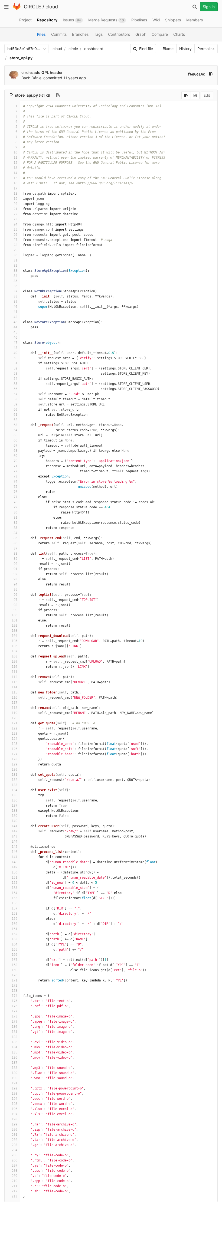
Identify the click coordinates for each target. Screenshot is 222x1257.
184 (14, 1047)
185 (14, 1052)
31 (15, 260)
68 (15, 451)
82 (15, 523)
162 (14, 934)
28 (15, 245)
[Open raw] (195, 95)
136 (14, 800)
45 (15, 332)
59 (15, 404)
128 (14, 759)
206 (14, 1160)
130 (14, 769)
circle (73, 48)
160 (14, 924)
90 (15, 564)
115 (14, 692)
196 (14, 1109)
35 (15, 281)
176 (14, 1006)
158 (14, 913)
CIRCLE (32, 6)
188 (14, 1068)
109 (14, 661)
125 (14, 744)
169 (14, 970)
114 (14, 687)
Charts (179, 34)
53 (15, 373)
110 (14, 667)
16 (15, 183)
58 (15, 399)
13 (15, 168)
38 (15, 296)
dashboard (93, 48)
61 (15, 415)
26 (15, 235)
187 (14, 1063)
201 (14, 1135)
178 (14, 1016)
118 (14, 708)
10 (15, 152)
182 (14, 1037)
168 (14, 965)
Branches (80, 34)
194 (14, 1099)
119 (14, 713)
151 (14, 877)
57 (15, 394)
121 (14, 723)
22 (15, 214)
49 (15, 353)
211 (14, 1186)
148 (14, 862)
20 (15, 204)
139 (14, 816)
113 (14, 682)
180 (14, 1027)
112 (14, 677)
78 (15, 502)
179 (14, 1021)
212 (14, 1191)
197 (14, 1114)
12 (15, 163)
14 (15, 173)
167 (14, 960)
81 (15, 517)
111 (14, 672)
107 (14, 651)
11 (15, 157)
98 (15, 605)
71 (15, 466)
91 (15, 569)
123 (14, 733)
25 (15, 229)
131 (14, 775)
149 (14, 867)
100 (14, 615)
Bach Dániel (31, 78)
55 (15, 384)
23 (15, 219)
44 (15, 327)
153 (14, 888)
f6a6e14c (196, 74)
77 (15, 497)
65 (15, 435)
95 (15, 589)
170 (14, 975)
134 (14, 790)
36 (15, 286)
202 (14, 1140)
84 (15, 533)
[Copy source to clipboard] (186, 95)
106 (14, 646)
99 (15, 610)
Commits (59, 34)
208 (14, 1171)
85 (15, 538)
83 (15, 528)
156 (14, 903)
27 (15, 240)
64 (15, 430)
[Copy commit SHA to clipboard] (211, 74)
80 (15, 512)
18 (15, 193)
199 (14, 1124)
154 (14, 893)
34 (15, 276)
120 (14, 718)
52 (15, 368)
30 (15, 255)
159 (14, 919)
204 (14, 1150)
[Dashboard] (17, 8)
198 (14, 1119)
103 (14, 631)
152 (14, 883)
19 (15, 199)
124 (14, 739)
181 (14, 1032)
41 (15, 312)
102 (14, 625)
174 (14, 996)
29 (15, 250)
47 (15, 343)
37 (15, 291)
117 (14, 703)
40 (15, 307)
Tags (98, 34)
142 (14, 831)
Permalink (206, 48)
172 (14, 985)
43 (15, 322)
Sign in (209, 6)
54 (15, 379)
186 (14, 1057)
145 (14, 847)
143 (14, 836)
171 (14, 980)
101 (14, 620)
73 (15, 476)
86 (15, 543)
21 (15, 209)
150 (14, 872)
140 (14, 821)
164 (14, 944)
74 (15, 481)
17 (15, 188)
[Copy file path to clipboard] (57, 95)
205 (14, 1155)
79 (15, 507)
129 (14, 764)
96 (15, 595)
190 (14, 1078)
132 (14, 780)
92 (15, 574)
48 (15, 348)
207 (14, 1165)
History (185, 48)
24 (15, 224)
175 (14, 1001)
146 (14, 852)
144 (14, 841)
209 (14, 1176)
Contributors (119, 34)
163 (14, 939)
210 (14, 1181)
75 (15, 487)
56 (15, 389)
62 (15, 420)
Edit (207, 95)
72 (15, 471)
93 (15, 579)
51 (15, 363)
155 (14, 898)
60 (15, 409)
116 (14, 697)
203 (14, 1145)
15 (15, 178)
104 (14, 636)
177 (14, 1011)
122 (14, 728)
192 (14, 1088)
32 (15, 265)
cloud (51, 6)
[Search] (194, 7)
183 (14, 1042)
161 (14, 929)
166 (14, 955)
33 (15, 271)
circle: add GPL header (42, 72)
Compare (160, 34)
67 (15, 445)
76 (15, 492)
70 (15, 461)
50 (15, 358)
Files (41, 34)
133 (14, 785)
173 (14, 991)
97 (15, 600)
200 (14, 1129)
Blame (168, 48)
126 (14, 749)
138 (14, 811)
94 (15, 584)
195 (14, 1104)
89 (15, 559)
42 (15, 317)
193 (14, 1093)
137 (14, 805)
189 (14, 1073)
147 (14, 857)
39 (15, 301)
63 (15, 425)
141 (14, 826)
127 (14, 754)
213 (14, 1196)
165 (14, 949)
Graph (140, 34)
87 (15, 548)
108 (14, 656)
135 (14, 795)
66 (15, 440)
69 (15, 456)
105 (14, 641)
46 (15, 337)
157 (14, 908)
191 (14, 1083)
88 (15, 553)
